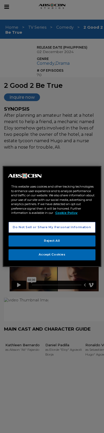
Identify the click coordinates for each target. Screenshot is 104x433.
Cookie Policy (66, 213)
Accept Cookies (52, 255)
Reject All (52, 241)
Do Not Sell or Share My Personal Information (52, 227)
